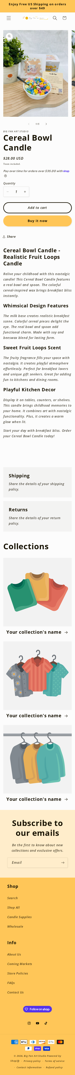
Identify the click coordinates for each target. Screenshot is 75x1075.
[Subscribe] (63, 863)
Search (12, 898)
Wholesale (15, 926)
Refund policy (54, 1067)
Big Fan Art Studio (35, 1055)
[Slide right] (46, 124)
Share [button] (11, 236)
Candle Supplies (19, 917)
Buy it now (37, 221)
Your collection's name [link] (34, 632)
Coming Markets (19, 964)
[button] (9, 18)
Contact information (29, 1067)
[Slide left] (29, 124)
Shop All (13, 907)
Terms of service (54, 1061)
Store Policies (17, 973)
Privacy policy (32, 1061)
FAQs (11, 983)
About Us (14, 954)
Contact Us (15, 992)
